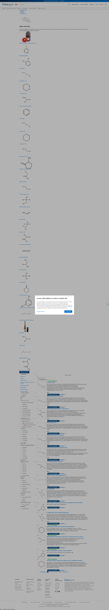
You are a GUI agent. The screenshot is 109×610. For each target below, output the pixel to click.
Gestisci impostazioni (41, 311)
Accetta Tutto (68, 311)
